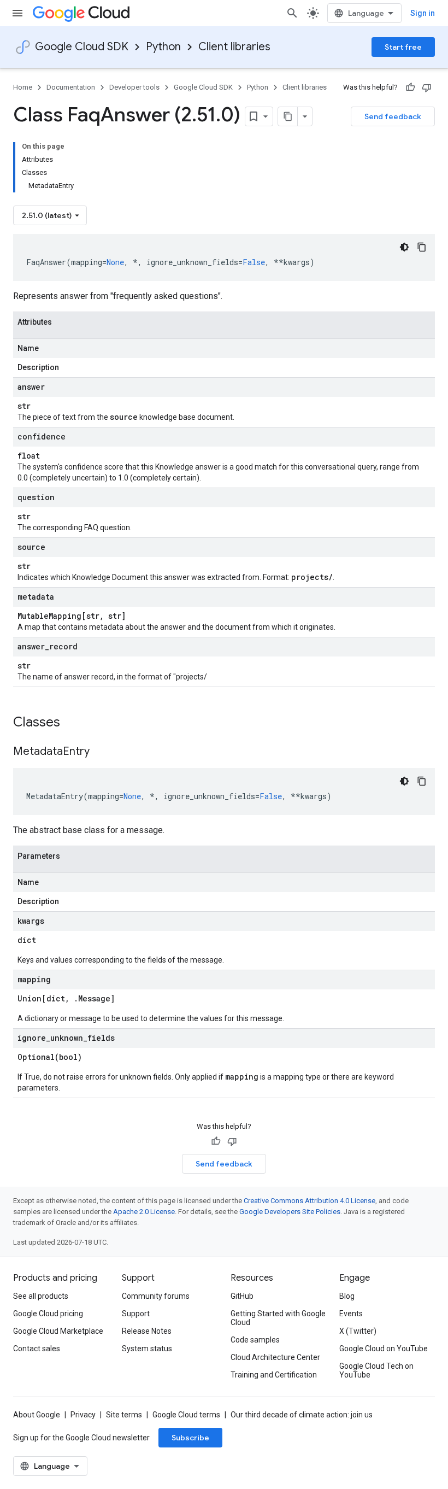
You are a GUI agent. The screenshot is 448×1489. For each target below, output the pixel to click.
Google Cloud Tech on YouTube (376, 1370)
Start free (403, 47)
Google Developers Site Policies (289, 1211)
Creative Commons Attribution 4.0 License (309, 1201)
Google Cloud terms (186, 1414)
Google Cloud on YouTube (383, 1348)
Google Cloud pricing (48, 1313)
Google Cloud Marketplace (58, 1331)
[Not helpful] (426, 87)
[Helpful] (410, 87)
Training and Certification (274, 1374)
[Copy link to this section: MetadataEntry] (100, 752)
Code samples (255, 1339)
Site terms (124, 1414)
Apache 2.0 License (144, 1211)
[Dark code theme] (404, 247)
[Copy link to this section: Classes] (74, 723)
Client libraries (234, 47)
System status (147, 1348)
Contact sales (36, 1348)
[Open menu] (17, 13)
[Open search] (292, 13)
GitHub (242, 1296)
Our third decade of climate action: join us (302, 1414)
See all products (40, 1296)
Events (351, 1313)
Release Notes (147, 1331)
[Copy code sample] (422, 247)
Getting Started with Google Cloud (278, 1318)
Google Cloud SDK (81, 47)
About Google (36, 1414)
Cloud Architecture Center (275, 1357)
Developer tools (134, 87)
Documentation (70, 87)
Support (136, 1313)
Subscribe (190, 1438)
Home (22, 87)
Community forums (156, 1296)
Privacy (83, 1414)
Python (163, 47)
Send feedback (392, 116)
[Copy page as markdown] (288, 116)
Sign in (422, 13)
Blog (347, 1296)
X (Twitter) (357, 1331)
